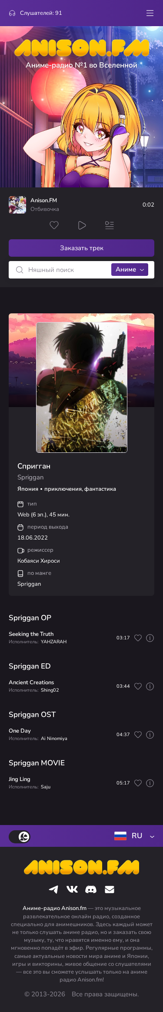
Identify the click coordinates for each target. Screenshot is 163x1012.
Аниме (126, 269)
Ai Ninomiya (54, 738)
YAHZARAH (54, 641)
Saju (45, 786)
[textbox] (132, 836)
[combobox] (132, 836)
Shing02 (50, 690)
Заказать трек (81, 248)
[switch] (19, 836)
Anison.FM (43, 200)
